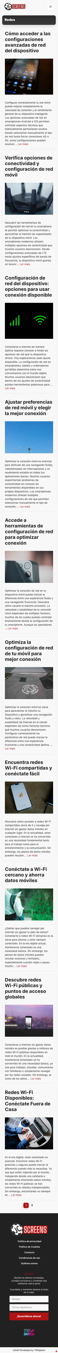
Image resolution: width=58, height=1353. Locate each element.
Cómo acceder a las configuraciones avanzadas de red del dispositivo (28, 42)
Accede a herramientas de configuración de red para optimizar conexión (29, 531)
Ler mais (23, 144)
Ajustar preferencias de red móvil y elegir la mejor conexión (28, 407)
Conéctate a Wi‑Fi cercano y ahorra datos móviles (26, 874)
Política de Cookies (29, 1246)
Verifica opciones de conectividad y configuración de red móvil (29, 166)
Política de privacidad (29, 1241)
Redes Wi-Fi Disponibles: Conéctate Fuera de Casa (27, 1100)
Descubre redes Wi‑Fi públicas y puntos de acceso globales (25, 988)
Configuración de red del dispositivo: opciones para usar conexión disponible (28, 286)
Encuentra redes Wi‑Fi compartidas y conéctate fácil (28, 768)
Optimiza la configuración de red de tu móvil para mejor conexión (29, 650)
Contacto (29, 1252)
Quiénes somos (29, 1263)
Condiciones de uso (29, 1257)
